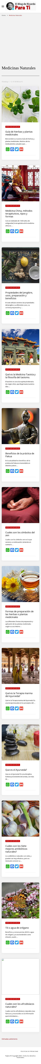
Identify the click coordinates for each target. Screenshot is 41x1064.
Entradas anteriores (9, 1039)
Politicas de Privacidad (29, 1051)
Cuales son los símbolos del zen (20, 534)
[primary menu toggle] (3, 6)
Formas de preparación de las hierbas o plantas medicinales (19, 614)
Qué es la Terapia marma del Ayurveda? (18, 695)
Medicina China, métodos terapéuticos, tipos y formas (18, 213)
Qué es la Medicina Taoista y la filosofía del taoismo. (20, 376)
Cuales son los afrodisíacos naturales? (19, 1005)
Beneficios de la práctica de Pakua (19, 455)
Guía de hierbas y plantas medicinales (19, 133)
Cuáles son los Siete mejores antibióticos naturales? (16, 848)
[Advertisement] (20, 39)
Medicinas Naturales (12, 126)
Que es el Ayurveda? (16, 769)
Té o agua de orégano (17, 927)
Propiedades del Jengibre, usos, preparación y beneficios (19, 295)
